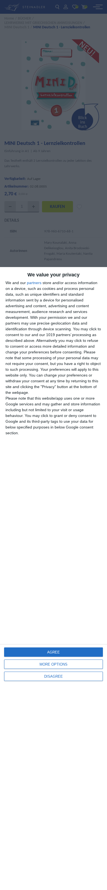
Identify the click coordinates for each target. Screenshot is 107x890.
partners (34, 283)
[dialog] (53, 578)
